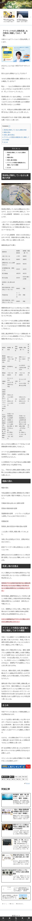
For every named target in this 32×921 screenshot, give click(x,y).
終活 (13, 776)
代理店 (25, 776)
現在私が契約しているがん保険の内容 (14, 130)
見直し (19, 779)
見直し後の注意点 (8, 135)
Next (31, 17)
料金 (4, 779)
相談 (9, 779)
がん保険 (19, 776)
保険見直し (6, 776)
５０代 (25, 779)
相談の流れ (6, 132)
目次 (13, 148)
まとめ (5, 142)
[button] (9, 126)
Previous (1, 17)
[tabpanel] (9, 17)
